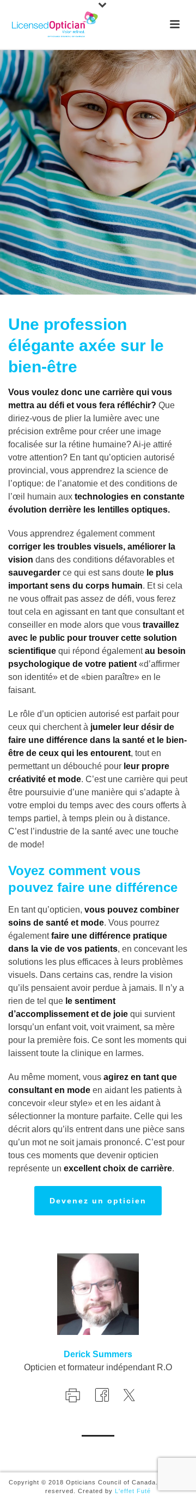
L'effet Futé (133, 1491)
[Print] (71, 1394)
